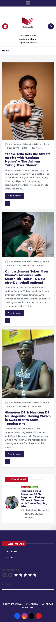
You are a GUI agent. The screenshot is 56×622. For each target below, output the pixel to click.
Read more (14, 195)
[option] (28, 502)
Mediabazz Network (20, 144)
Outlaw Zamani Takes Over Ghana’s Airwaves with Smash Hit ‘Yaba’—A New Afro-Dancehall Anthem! (27, 277)
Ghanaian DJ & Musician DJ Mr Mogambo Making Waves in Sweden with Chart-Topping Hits (28, 418)
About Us (11, 551)
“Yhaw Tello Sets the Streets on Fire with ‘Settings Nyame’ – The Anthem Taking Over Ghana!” (28, 159)
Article (37, 144)
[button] (44, 479)
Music (46, 144)
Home (5, 50)
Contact (11, 557)
